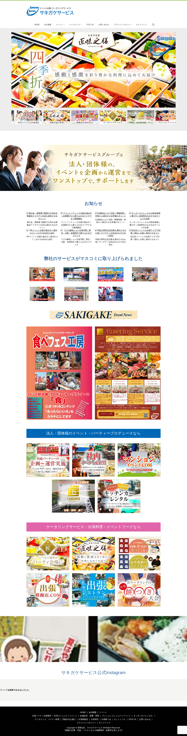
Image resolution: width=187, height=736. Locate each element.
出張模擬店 (83, 719)
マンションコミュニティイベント (116, 716)
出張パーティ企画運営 (41, 716)
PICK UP (90, 25)
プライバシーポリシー (122, 25)
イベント (59, 25)
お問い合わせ (103, 25)
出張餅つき (106, 719)
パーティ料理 (53, 719)
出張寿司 (95, 719)
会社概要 (47, 25)
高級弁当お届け (69, 719)
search (153, 24)
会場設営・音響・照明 (89, 716)
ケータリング (74, 25)
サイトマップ (141, 25)
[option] (93, 70)
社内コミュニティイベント (65, 716)
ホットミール (119, 719)
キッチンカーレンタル (143, 716)
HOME (37, 25)
